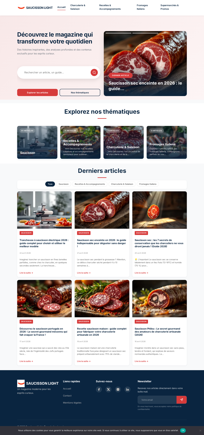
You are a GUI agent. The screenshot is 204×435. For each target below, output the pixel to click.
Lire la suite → (26, 273)
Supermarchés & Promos (170, 7)
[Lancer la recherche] (94, 72)
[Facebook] (99, 389)
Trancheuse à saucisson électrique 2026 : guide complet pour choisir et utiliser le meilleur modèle (44, 243)
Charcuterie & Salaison (77, 7)
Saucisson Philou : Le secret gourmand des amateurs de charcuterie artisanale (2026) (158, 331)
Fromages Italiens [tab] (147, 184)
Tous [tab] (50, 184)
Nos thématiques (80, 92)
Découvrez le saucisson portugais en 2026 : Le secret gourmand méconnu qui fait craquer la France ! (43, 331)
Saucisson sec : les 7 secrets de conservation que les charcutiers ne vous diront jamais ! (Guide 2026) (159, 243)
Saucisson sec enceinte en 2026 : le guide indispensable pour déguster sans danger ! (101, 243)
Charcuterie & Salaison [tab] (122, 184)
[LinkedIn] (128, 389)
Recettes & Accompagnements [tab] (90, 184)
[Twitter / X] (108, 389)
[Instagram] (118, 389)
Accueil (61, 7)
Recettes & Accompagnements (110, 7)
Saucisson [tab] (64, 184)
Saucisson (26, 233)
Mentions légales (72, 402)
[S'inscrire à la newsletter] (182, 400)
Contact (67, 395)
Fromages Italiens (142, 7)
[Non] (200, 430)
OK (183, 430)
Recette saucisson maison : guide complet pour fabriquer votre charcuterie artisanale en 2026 (101, 331)
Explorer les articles (37, 92)
